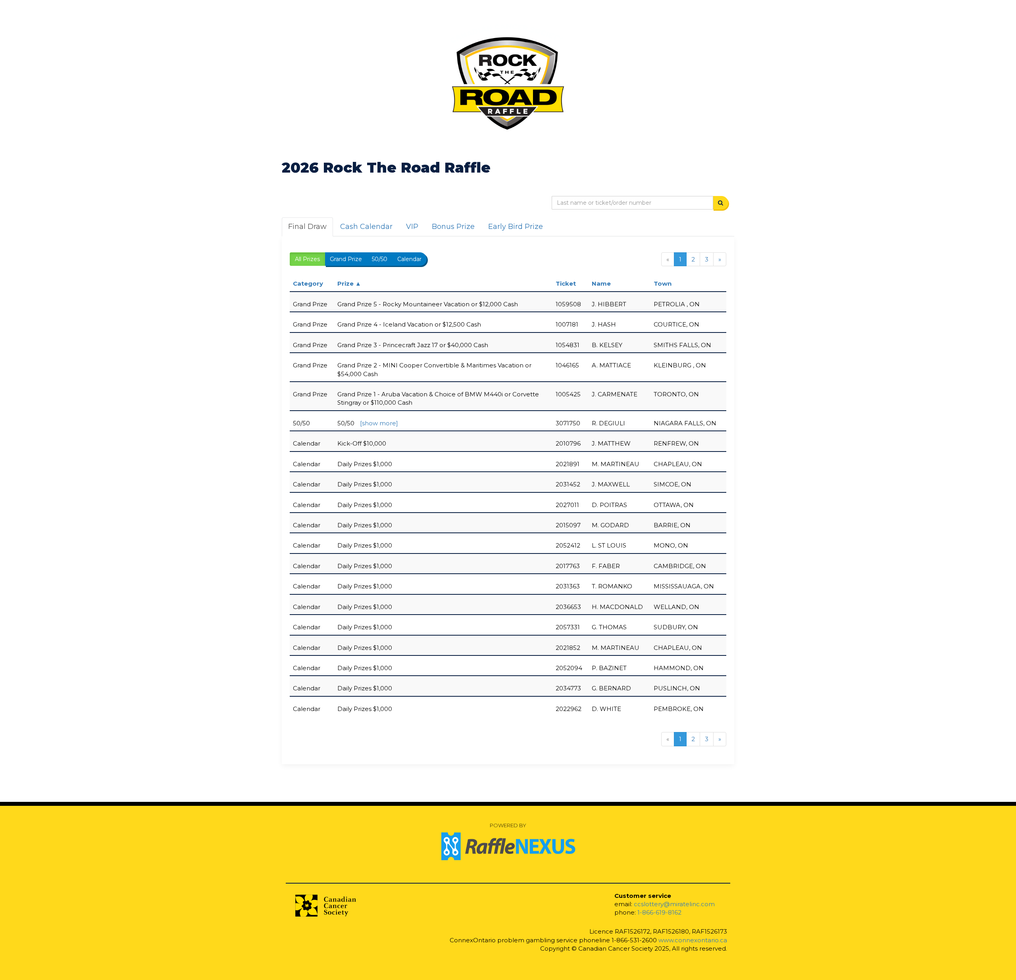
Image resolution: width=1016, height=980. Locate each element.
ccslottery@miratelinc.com (674, 904)
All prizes (307, 259)
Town (663, 283)
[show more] (379, 423)
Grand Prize (346, 259)
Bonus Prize (453, 226)
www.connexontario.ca (692, 940)
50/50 (379, 259)
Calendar (409, 259)
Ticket (566, 283)
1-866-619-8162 (659, 912)
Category (308, 283)
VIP (412, 226)
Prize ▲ (349, 283)
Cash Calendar (366, 226)
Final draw (307, 226)
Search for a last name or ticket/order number (469, 203)
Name (601, 283)
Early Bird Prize (515, 226)
